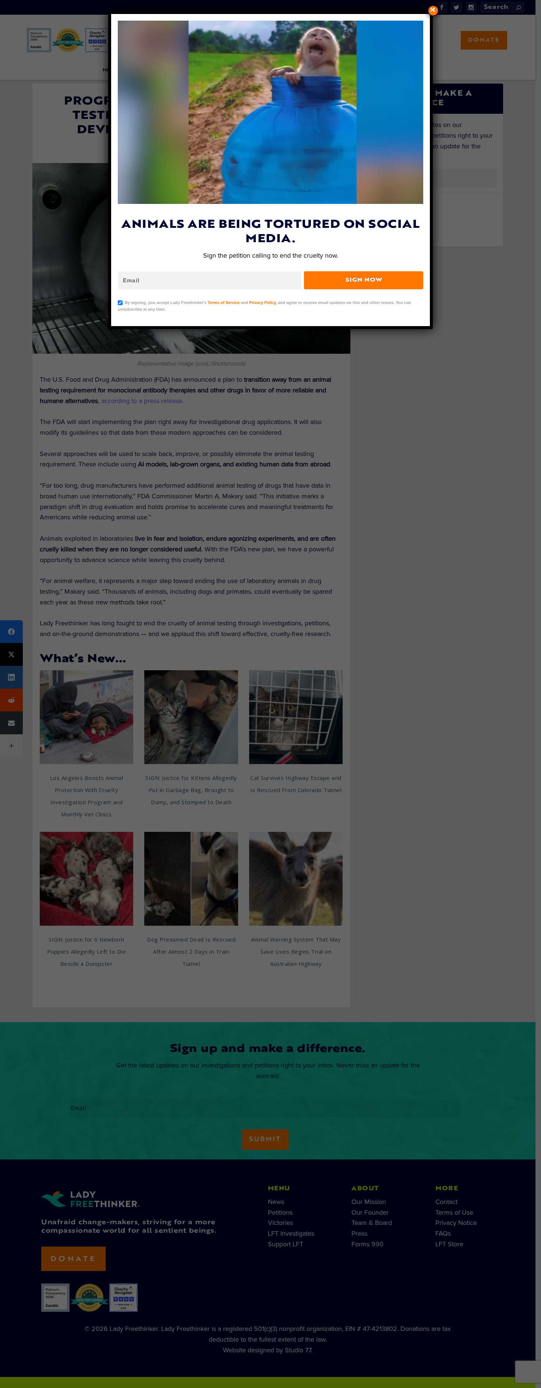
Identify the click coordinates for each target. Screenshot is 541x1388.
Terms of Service (224, 302)
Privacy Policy (262, 302)
